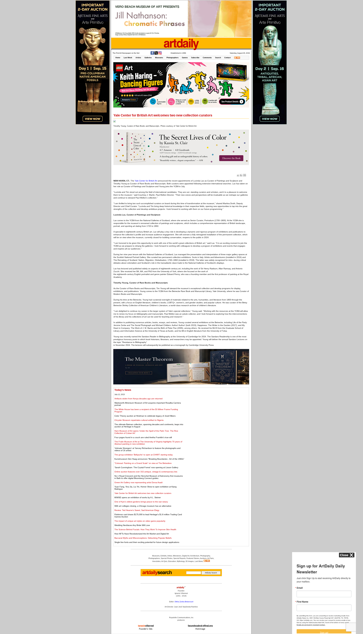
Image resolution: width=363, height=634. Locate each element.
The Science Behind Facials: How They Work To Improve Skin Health (145, 529)
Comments (207, 58)
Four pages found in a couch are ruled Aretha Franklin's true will (143, 437)
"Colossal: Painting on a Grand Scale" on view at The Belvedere (143, 463)
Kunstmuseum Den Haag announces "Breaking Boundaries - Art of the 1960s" (149, 459)
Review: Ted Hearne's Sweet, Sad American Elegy (136, 510)
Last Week (128, 58)
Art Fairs (210, 558)
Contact (227, 58)
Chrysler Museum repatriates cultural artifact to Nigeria (138, 420)
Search (218, 58)
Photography (205, 556)
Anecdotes (156, 561)
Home (117, 58)
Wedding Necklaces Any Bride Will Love (132, 525)
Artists (138, 58)
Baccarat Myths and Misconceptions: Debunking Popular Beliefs (143, 538)
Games (185, 58)
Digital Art (185, 556)
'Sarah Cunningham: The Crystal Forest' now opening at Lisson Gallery (146, 467)
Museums (159, 58)
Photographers (172, 58)
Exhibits (164, 556)
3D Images (189, 561)
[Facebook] (152, 54)
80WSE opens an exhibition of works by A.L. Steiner (137, 497)
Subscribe (195, 58)
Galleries (148, 58)
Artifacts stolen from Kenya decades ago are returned (138, 398)
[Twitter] (156, 54)
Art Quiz (164, 561)
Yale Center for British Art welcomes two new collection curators (142, 493)
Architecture (194, 556)
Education (172, 561)
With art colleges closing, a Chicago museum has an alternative (142, 506)
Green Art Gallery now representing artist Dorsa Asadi (138, 482)
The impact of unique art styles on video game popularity (139, 521)
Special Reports (179, 558)
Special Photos (166, 558)
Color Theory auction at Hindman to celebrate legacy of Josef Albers (145, 416)
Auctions (203, 558)
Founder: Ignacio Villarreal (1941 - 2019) (181, 593)
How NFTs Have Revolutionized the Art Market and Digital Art (141, 534)
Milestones (177, 556)
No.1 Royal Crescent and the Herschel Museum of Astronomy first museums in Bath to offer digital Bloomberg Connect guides (148, 477)
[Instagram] (160, 54)
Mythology (181, 561)
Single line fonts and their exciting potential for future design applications (146, 542)
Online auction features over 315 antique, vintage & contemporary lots (145, 472)
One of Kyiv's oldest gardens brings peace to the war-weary (141, 502)
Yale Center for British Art (146, 181)
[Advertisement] (216, 408)
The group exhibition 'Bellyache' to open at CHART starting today (143, 455)
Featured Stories (192, 558)
